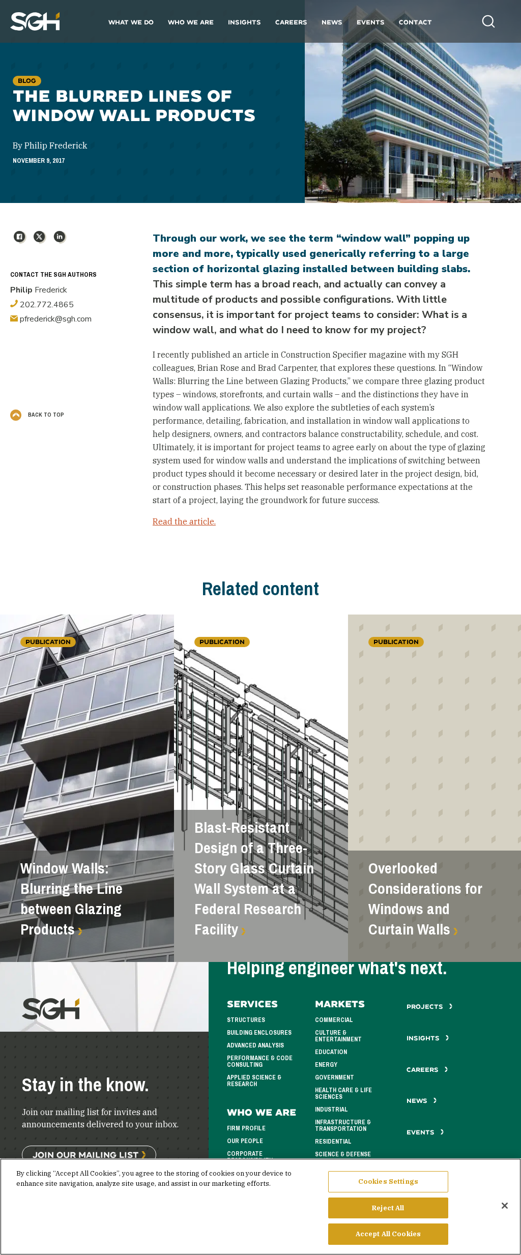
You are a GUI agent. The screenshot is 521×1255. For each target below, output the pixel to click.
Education (331, 1052)
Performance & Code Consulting (260, 1061)
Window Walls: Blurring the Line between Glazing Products (71, 899)
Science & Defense (343, 1154)
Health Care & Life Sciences (343, 1093)
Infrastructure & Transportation (343, 1125)
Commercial (334, 1020)
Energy (326, 1064)
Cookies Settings (388, 1181)
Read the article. (184, 521)
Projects (426, 1006)
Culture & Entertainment (338, 1036)
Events (371, 22)
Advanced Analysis (255, 1045)
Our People (245, 1141)
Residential (333, 1141)
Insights (244, 22)
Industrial (331, 1109)
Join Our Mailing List (85, 1154)
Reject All (388, 1208)
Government (334, 1077)
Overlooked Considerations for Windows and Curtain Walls (425, 899)
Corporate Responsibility (250, 1157)
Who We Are (191, 22)
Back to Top (45, 415)
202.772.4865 (46, 304)
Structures (246, 1020)
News (332, 22)
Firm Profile (246, 1128)
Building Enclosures (259, 1032)
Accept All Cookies (388, 1234)
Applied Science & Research (254, 1081)
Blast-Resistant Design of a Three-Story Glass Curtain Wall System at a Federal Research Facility (254, 878)
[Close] (505, 1205)
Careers (291, 22)
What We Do (131, 22)
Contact (415, 22)
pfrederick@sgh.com (55, 319)
